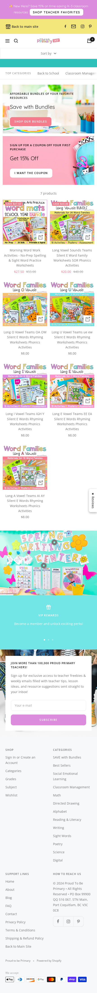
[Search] (16, 41)
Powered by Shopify (49, 961)
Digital (58, 860)
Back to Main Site (18, 946)
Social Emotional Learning (65, 776)
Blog (8, 898)
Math (57, 795)
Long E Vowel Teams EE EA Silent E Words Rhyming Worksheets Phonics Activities (72, 421)
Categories (13, 771)
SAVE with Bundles (67, 757)
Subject (11, 787)
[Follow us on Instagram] (68, 921)
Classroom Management (71, 787)
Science (59, 852)
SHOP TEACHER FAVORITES (56, 12)
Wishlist (11, 795)
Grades (10, 779)
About (9, 889)
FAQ (8, 906)
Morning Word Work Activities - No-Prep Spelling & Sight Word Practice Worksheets (25, 257)
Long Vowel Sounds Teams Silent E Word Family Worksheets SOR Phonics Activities (72, 257)
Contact (11, 914)
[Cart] (89, 41)
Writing (58, 828)
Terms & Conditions (20, 930)
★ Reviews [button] (93, 500)
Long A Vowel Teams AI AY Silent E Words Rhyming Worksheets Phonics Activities (25, 503)
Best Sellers (62, 765)
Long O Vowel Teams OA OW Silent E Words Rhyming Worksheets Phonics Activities (25, 339)
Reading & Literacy (67, 819)
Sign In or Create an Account (20, 760)
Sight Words (62, 836)
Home (9, 881)
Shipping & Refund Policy (24, 938)
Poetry (57, 844)
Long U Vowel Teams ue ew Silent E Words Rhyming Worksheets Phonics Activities (72, 339)
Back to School (48, 73)
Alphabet (60, 811)
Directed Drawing (66, 803)
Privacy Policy (15, 922)
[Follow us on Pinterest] (78, 921)
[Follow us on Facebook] (58, 921)
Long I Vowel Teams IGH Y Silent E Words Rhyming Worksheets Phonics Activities (25, 421)
